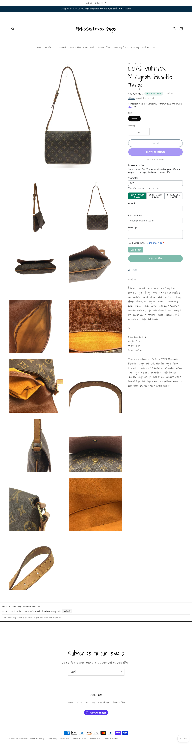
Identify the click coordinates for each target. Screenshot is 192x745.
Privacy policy (65, 738)
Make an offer (153, 93)
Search (70, 702)
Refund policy (52, 738)
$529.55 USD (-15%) (155, 196)
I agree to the (148, 243)
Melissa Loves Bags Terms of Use (93, 702)
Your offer (134, 178)
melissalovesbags (22, 738)
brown (136, 119)
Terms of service (154, 243)
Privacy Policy (119, 702)
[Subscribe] (120, 672)
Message (132, 227)
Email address (136, 215)
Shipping (131, 98)
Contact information (111, 738)
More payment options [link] (155, 159)
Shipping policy (95, 738)
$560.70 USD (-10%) (137, 196)
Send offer (136, 250)
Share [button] (134, 269)
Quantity (131, 125)
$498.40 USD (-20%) (173, 196)
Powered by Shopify (36, 738)
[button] (12, 28)
